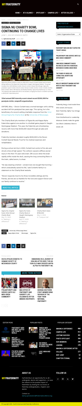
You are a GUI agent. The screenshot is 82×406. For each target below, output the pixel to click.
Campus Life (53, 13)
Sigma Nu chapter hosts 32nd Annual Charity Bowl (7, 213)
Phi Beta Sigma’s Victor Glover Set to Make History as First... (19, 353)
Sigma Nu (33, 233)
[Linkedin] (13, 43)
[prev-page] (2, 305)
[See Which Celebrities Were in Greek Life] (33, 345)
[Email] (18, 43)
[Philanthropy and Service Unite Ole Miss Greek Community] (9, 283)
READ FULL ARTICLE (10, 187)
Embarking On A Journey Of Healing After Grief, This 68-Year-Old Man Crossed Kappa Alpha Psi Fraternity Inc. (41, 262)
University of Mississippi (39, 115)
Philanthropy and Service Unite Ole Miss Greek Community (68, 57)
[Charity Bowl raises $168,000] (45, 203)
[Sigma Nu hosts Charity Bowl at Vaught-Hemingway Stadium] (27, 203)
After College (67, 13)
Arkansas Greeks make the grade (67, 120)
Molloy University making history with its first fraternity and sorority (67, 86)
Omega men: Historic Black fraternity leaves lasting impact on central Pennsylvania (45, 333)
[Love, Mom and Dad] (33, 354)
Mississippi (25, 233)
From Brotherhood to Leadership (67, 117)
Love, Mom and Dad (44, 352)
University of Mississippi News (18, 230)
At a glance (28, 13)
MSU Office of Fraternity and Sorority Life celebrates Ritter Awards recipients (26, 294)
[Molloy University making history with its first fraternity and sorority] (5, 340)
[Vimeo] (72, 379)
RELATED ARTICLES (11, 273)
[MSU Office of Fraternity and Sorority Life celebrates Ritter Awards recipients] (27, 283)
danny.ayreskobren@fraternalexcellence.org (37, 396)
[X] (8, 43)
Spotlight (40, 13)
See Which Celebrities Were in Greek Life (45, 344)
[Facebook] (3, 43)
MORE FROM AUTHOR (31, 273)
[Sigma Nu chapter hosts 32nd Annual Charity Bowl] (9, 203)
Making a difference (15, 22)
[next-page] (6, 305)
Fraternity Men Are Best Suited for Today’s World (68, 49)
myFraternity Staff (9, 39)
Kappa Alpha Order (13, 233)
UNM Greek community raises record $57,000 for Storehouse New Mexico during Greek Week (67, 66)
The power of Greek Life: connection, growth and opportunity (64, 76)
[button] (78, 4)
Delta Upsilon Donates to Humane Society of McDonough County (11, 261)
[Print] (23, 43)
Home (17, 13)
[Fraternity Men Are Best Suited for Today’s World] (5, 330)
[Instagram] (62, 379)
